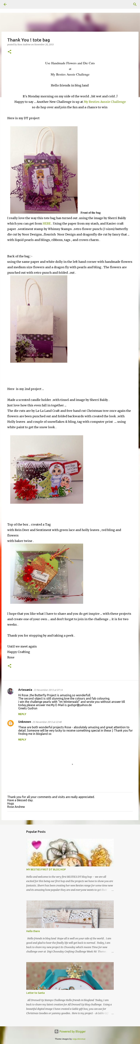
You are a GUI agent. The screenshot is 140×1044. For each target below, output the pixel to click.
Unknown (24, 721)
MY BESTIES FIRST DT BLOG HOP (46, 869)
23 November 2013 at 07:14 (48, 690)
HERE (47, 223)
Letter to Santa (35, 992)
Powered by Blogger (72, 1031)
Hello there (33, 931)
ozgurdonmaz (78, 1039)
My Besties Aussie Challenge (105, 102)
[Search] (15, 4)
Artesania (25, 689)
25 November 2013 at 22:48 (46, 722)
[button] (9, 51)
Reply (22, 714)
